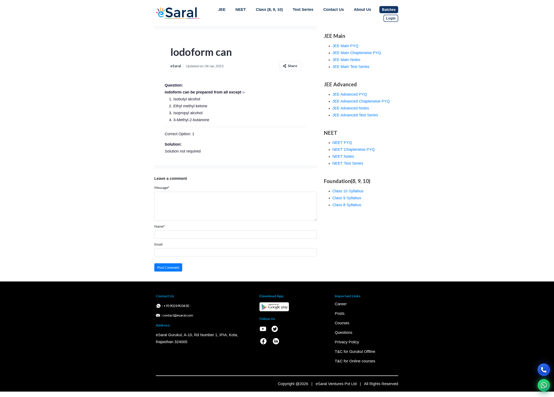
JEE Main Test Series (350, 66)
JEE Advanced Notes (350, 108)
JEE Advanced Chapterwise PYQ (361, 101)
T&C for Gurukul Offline (355, 351)
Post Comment (168, 267)
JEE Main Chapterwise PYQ (356, 53)
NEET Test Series (347, 163)
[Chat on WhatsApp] (544, 385)
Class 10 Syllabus (347, 191)
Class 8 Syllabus (346, 205)
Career (341, 304)
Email (158, 244)
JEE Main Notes (346, 60)
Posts (340, 313)
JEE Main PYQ (345, 46)
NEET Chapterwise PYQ (353, 149)
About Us (362, 9)
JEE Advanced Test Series (355, 115)
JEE (221, 9)
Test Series (303, 9)
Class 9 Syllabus (346, 198)
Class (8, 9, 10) (269, 9)
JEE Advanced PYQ (349, 94)
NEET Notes (343, 156)
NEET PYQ (342, 142)
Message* (161, 187)
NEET (240, 9)
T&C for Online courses (355, 361)
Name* (159, 226)
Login (391, 18)
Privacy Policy (347, 342)
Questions (343, 332)
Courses (342, 323)
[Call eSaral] (544, 369)
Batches (389, 9)
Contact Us (333, 9)
